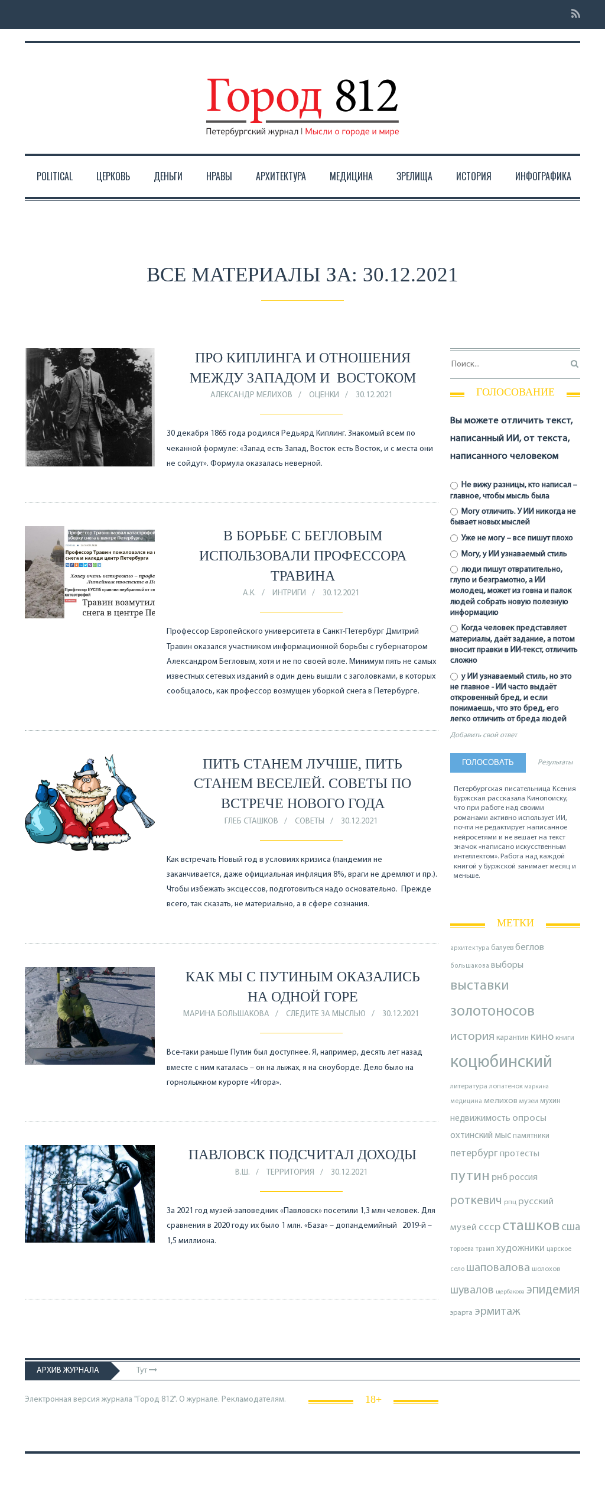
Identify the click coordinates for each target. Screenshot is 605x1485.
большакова (469, 966)
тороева (462, 1249)
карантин (512, 1038)
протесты (519, 1154)
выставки (479, 986)
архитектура (469, 948)
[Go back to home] (302, 96)
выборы (507, 965)
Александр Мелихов (251, 395)
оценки (324, 395)
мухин (550, 1101)
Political (55, 176)
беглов (529, 947)
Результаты (555, 762)
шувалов (472, 1290)
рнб (500, 1177)
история (472, 1036)
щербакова (510, 1292)
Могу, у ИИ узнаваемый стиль (513, 554)
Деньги (168, 176)
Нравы (219, 176)
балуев (502, 948)
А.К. (249, 593)
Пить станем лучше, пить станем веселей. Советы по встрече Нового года (302, 783)
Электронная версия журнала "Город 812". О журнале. (122, 1399)
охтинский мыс (480, 1135)
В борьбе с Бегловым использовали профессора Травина (302, 555)
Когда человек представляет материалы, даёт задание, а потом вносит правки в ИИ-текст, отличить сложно (514, 644)
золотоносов (492, 1011)
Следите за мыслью (326, 1014)
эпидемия (553, 1290)
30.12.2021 (374, 395)
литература (468, 1086)
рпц (510, 1202)
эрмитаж (497, 1312)
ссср (489, 1227)
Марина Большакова (226, 1014)
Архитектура (281, 176)
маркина (537, 1087)
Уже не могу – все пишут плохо (516, 538)
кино (542, 1037)
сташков (531, 1226)
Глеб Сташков (251, 821)
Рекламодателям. (254, 1399)
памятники (531, 1136)
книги (564, 1038)
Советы (309, 821)
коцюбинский (501, 1062)
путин (470, 1176)
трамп (485, 1249)
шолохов (546, 1269)
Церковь (113, 176)
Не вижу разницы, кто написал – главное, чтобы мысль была (513, 490)
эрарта (461, 1313)
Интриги (289, 593)
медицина (466, 1101)
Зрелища (414, 176)
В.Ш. (242, 1172)
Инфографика (543, 176)
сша (570, 1227)
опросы (529, 1118)
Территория (290, 1172)
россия (523, 1177)
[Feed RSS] (572, 14)
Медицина (351, 176)
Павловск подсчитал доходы (302, 1154)
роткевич (476, 1201)
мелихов (501, 1101)
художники (520, 1248)
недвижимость (480, 1118)
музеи (528, 1101)
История (474, 176)
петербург (474, 1154)
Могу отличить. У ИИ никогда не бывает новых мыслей (513, 517)
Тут (142, 1370)
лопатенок (506, 1086)
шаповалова (498, 1268)
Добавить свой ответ (483, 735)
